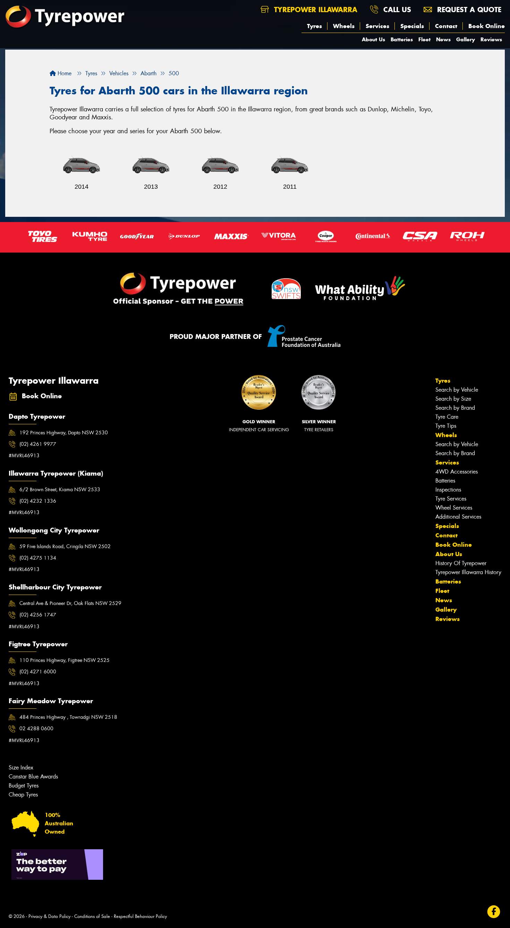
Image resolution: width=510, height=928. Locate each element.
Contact (446, 26)
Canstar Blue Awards (33, 776)
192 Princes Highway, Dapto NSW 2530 (63, 432)
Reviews (491, 39)
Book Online (486, 26)
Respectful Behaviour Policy (140, 916)
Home (63, 73)
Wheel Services (453, 507)
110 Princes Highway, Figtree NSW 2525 (64, 660)
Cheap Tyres (23, 794)
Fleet (424, 39)
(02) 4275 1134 (37, 558)
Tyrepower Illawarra (314, 9)
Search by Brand (455, 407)
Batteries (402, 39)
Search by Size (453, 398)
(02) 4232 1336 (37, 501)
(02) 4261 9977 (37, 444)
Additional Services (458, 516)
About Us (373, 39)
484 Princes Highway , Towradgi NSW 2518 (68, 717)
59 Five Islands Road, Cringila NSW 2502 (65, 546)
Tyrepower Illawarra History (468, 572)
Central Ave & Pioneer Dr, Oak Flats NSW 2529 (70, 603)
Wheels (344, 26)
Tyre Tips (445, 425)
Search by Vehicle (456, 389)
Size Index (21, 767)
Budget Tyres (24, 785)
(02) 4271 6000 (37, 672)
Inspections (448, 489)
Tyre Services (450, 498)
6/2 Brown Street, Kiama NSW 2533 (59, 489)
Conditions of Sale (92, 916)
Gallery (465, 39)
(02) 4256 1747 (37, 615)
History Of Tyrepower (460, 563)
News (443, 39)
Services (377, 26)
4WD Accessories (456, 471)
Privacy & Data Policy (49, 916)
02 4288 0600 (36, 728)
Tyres (314, 26)
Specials (412, 26)
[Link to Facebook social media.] (493, 911)
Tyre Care (446, 416)
